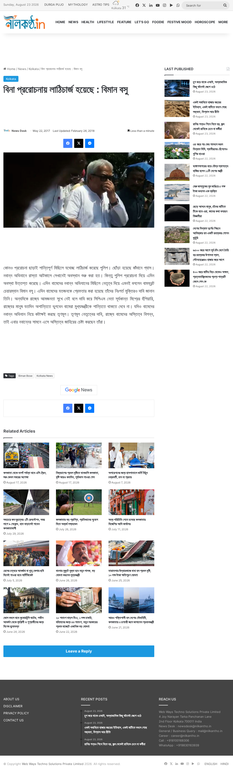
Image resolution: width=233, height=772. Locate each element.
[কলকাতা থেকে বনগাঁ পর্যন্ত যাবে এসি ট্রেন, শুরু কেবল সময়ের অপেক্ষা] (26, 455)
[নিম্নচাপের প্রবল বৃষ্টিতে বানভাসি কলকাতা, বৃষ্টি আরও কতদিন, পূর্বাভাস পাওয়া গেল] (79, 455)
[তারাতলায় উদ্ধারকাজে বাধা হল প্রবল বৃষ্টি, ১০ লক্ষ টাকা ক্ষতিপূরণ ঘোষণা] (131, 553)
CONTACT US (13, 720)
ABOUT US (11, 699)
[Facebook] (67, 143)
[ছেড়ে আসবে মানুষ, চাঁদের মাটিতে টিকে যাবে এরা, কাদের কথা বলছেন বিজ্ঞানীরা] (177, 212)
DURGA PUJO (54, 4)
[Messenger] (89, 143)
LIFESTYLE (105, 22)
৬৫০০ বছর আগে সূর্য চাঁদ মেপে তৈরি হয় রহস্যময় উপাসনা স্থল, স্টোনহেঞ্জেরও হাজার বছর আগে (211, 254)
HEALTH (87, 22)
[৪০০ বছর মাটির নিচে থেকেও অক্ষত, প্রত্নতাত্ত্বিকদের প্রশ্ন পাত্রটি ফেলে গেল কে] (177, 278)
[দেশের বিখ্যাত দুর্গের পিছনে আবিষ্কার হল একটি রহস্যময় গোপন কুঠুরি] (177, 234)
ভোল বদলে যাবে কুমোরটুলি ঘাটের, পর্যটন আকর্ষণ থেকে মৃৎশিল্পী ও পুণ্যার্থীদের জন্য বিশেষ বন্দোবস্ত (23, 622)
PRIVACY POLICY (16, 713)
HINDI (224, 764)
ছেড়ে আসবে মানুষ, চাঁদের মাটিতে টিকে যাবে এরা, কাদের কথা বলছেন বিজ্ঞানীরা (210, 211)
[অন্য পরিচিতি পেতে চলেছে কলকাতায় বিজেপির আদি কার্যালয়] (131, 502)
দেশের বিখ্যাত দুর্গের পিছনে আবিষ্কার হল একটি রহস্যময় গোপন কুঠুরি (211, 233)
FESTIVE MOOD (179, 22)
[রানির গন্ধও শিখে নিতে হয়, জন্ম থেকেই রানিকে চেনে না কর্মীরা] (177, 130)
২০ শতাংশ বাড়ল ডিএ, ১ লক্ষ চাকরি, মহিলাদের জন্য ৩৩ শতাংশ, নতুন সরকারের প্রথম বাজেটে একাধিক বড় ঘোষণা (77, 622)
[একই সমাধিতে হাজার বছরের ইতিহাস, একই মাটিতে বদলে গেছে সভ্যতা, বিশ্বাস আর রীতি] (177, 108)
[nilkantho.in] (24, 22)
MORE (223, 22)
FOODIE (158, 22)
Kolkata (34, 69)
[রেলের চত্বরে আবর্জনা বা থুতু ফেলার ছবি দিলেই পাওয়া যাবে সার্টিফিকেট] (26, 553)
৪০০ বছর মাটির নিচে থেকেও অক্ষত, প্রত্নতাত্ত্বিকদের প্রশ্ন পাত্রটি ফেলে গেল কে (211, 276)
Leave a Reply (79, 651)
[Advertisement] (116, 48)
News (22, 69)
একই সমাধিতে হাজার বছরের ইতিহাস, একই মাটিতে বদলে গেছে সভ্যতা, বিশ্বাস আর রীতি (210, 107)
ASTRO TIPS (100, 4)
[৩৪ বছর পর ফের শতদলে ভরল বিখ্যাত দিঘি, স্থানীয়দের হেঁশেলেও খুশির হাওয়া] (177, 150)
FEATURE (124, 22)
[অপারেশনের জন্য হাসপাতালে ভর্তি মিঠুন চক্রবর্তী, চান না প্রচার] (131, 455)
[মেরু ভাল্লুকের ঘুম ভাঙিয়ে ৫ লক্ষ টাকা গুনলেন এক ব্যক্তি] (177, 192)
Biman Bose (25, 375)
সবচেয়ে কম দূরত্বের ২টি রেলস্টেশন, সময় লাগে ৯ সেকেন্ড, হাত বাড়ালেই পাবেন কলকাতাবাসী (24, 524)
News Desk (19, 130)
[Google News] (78, 390)
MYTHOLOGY (78, 4)
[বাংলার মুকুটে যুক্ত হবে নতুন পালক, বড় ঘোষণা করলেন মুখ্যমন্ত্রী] (79, 553)
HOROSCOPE (205, 22)
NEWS (73, 22)
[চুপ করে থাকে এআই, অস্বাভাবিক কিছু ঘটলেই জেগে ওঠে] (177, 88)
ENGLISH (211, 764)
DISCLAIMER (13, 706)
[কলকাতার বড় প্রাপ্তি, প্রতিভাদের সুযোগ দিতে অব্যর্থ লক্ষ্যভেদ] (79, 502)
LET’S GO (142, 22)
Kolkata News (45, 375)
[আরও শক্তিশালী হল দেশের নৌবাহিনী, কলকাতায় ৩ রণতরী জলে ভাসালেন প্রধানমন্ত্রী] (131, 600)
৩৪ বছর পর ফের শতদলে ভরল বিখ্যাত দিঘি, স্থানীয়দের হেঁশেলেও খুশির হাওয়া (210, 149)
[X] (78, 143)
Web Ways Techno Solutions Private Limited (53, 764)
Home (10, 69)
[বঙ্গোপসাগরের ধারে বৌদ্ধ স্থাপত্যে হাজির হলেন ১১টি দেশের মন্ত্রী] (177, 172)
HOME (60, 22)
